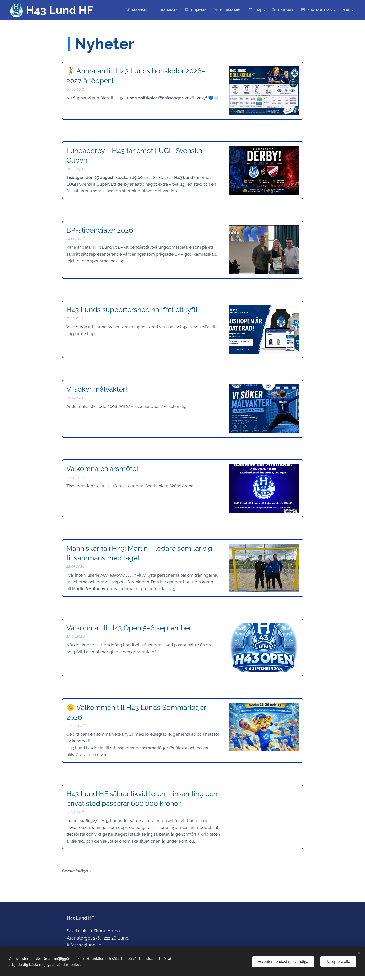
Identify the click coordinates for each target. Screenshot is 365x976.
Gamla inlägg (75, 870)
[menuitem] (138, 10)
